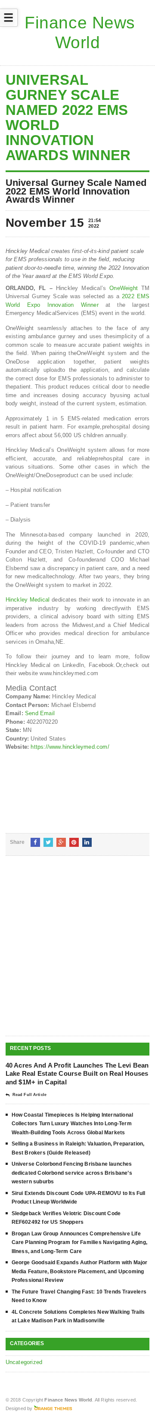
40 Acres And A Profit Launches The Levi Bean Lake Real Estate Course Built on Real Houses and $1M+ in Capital (77, 1074)
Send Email (40, 713)
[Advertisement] (77, 952)
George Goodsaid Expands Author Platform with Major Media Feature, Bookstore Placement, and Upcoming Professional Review (80, 1271)
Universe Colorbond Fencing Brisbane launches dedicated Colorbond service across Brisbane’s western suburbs (72, 1173)
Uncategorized (24, 1362)
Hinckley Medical (28, 599)
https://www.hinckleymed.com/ (70, 747)
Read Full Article (29, 1095)
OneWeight (123, 288)
